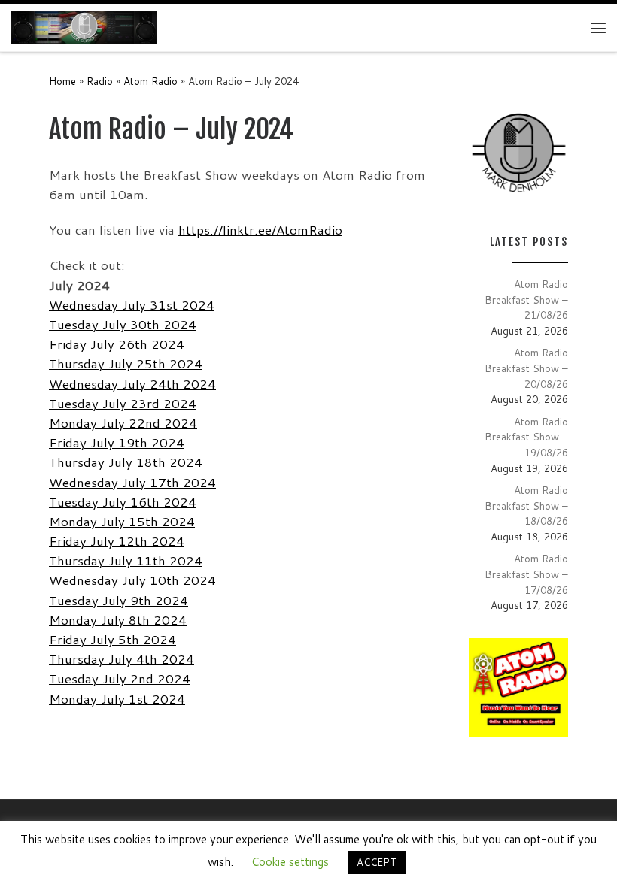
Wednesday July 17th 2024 (132, 482)
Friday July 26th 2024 (116, 344)
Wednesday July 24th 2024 (132, 383)
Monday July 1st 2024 (117, 698)
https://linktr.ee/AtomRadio (260, 229)
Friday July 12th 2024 (116, 540)
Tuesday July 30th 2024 (122, 324)
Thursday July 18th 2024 (125, 462)
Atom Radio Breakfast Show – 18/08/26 (526, 505)
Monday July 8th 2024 (118, 619)
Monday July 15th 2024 (122, 521)
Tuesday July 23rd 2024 (122, 403)
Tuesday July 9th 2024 (118, 600)
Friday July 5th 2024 (112, 639)
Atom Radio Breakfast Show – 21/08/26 (526, 299)
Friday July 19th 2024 (116, 442)
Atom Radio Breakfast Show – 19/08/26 (526, 436)
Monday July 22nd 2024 (123, 422)
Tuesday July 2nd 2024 (119, 678)
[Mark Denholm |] (84, 27)
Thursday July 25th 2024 (125, 363)
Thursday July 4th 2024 (121, 659)
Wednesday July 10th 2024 (132, 580)
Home (62, 81)
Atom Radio (150, 81)
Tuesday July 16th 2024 (122, 501)
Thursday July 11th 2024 (125, 560)
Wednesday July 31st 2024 (131, 304)
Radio (100, 81)
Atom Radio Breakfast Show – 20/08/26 (526, 367)
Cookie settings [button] (290, 862)
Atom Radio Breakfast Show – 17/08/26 (526, 573)
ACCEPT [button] (377, 862)
